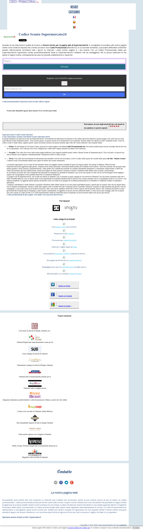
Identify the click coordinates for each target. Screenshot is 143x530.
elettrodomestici (68, 267)
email (56, 483)
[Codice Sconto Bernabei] (35, 329)
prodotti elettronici (75, 260)
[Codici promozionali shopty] (71, 211)
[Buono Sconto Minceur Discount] (35, 398)
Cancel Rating (109, 126)
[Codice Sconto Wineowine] (35, 455)
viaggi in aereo (61, 227)
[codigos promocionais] (74, 27)
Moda (75, 247)
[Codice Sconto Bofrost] (35, 375)
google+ (72, 483)
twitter (67, 483)
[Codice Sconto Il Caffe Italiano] (35, 340)
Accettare (136, 528)
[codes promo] (74, 17)
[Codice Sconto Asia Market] (35, 386)
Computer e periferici (62, 254)
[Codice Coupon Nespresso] (35, 444)
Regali (71, 274)
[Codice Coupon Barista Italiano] (35, 421)
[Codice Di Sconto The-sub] (35, 352)
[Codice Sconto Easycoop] (35, 409)
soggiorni (71, 234)
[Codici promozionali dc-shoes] (56, 211)
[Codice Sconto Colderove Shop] (35, 363)
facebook (61, 483)
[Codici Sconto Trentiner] (35, 432)
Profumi (78, 274)
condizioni (122, 525)
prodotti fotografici (69, 240)
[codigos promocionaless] (74, 22)
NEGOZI (74, 7)
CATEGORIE (74, 12)
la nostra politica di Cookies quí (79, 528)
